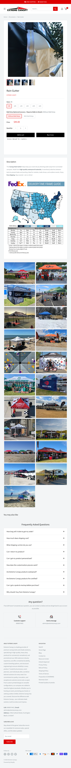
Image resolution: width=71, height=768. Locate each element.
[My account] (62, 9)
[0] (66, 9)
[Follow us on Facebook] (5, 754)
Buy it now (50, 135)
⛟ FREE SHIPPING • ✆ (35, 2)
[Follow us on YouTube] (12, 754)
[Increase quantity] (25, 128)
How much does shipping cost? (18, 538)
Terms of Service (44, 674)
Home (5, 17)
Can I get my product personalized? (19, 558)
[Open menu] (5, 9)
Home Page (42, 650)
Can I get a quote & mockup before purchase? (23, 585)
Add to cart (20, 135)
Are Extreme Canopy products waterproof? (22, 572)
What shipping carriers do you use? (19, 545)
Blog (40, 653)
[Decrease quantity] (16, 128)
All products (12, 17)
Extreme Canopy (11, 95)
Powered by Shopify (9, 762)
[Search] (55, 9)
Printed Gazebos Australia (47, 683)
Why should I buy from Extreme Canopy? (21, 592)
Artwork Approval (44, 662)
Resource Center (44, 659)
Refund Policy (43, 668)
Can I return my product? (15, 552)
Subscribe (9, 742)
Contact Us (42, 656)
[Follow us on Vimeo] (15, 754)
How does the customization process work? (22, 565)
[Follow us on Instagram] (8, 754)
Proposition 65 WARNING (46, 677)
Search (41, 647)
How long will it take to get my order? (20, 531)
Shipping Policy (43, 671)
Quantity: (10, 128)
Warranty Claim (43, 680)
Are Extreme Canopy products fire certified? (22, 578)
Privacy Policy (43, 665)
